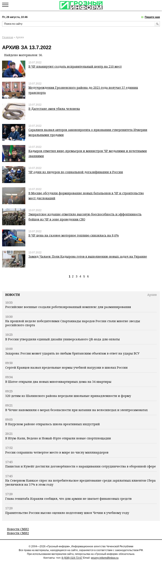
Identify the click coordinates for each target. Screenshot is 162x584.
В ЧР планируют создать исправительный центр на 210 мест (75, 66)
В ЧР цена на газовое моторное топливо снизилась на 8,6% (73, 235)
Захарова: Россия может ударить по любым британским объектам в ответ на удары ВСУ (72, 353)
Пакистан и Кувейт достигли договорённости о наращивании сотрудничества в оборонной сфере (80, 466)
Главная (7, 37)
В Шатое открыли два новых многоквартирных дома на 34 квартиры (58, 382)
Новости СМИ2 (18, 529)
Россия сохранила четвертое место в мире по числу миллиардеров (56, 452)
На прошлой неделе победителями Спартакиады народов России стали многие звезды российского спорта (72, 323)
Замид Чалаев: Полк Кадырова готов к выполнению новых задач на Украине (87, 256)
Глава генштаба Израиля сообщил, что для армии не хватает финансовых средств (68, 499)
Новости (12, 295)
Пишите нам (152, 17)
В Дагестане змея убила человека (54, 109)
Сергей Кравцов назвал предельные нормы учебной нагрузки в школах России (66, 367)
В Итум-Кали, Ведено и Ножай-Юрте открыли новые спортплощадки (58, 438)
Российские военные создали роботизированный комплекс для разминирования (68, 307)
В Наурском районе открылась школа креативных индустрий (52, 424)
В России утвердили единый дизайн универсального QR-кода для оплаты (62, 339)
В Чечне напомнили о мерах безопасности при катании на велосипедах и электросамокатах (76, 410)
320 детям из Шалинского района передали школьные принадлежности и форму (68, 396)
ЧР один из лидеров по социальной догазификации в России (75, 172)
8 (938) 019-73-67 (72, 557)
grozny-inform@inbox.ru (105, 557)
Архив (152, 295)
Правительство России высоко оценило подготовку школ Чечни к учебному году (67, 513)
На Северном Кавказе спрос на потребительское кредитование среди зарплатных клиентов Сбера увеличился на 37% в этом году (80, 482)
